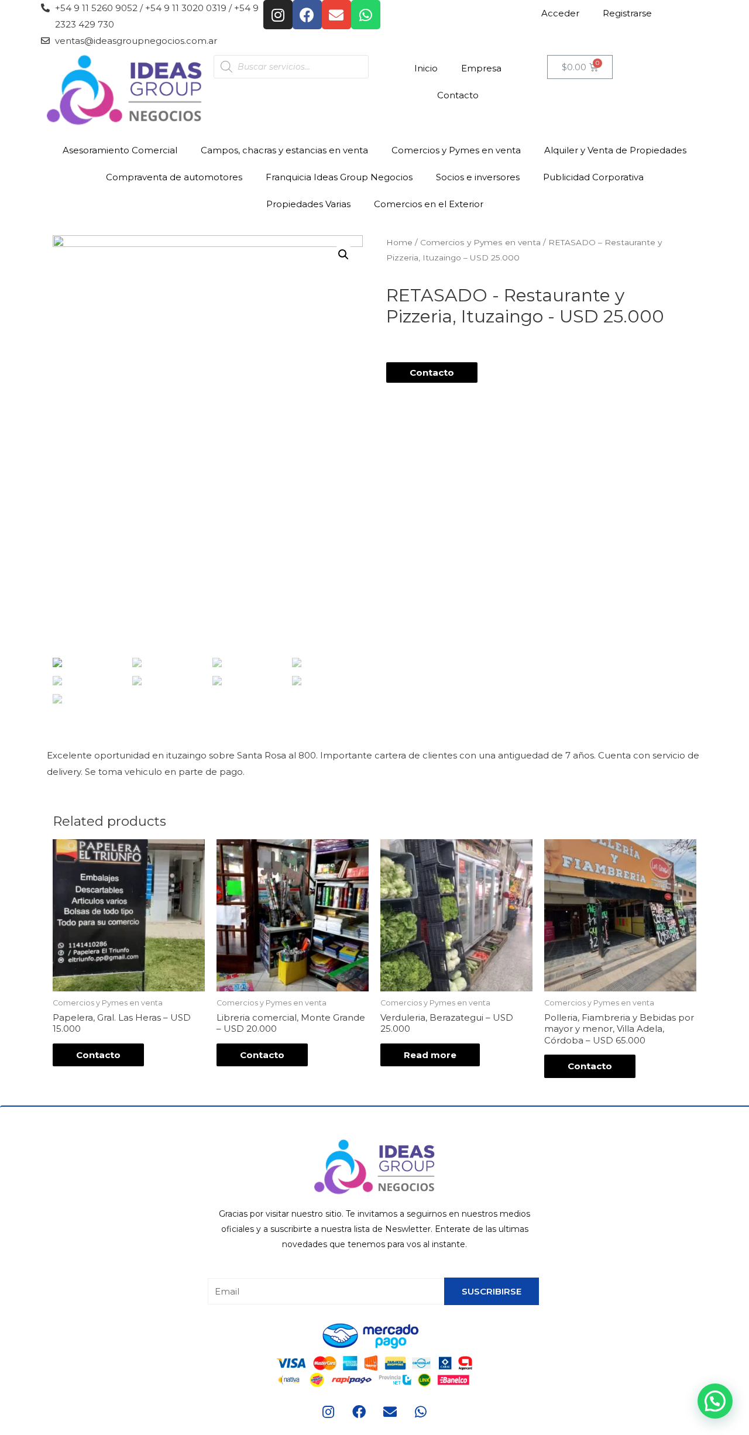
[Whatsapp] (365, 14)
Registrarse (627, 13)
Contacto (458, 95)
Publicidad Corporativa (593, 177)
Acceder (560, 13)
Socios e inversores (478, 177)
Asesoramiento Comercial (120, 150)
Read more (430, 1054)
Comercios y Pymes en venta (456, 150)
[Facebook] (307, 14)
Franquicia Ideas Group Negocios (339, 177)
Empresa (481, 68)
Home (399, 242)
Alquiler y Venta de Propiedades (615, 150)
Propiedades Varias (308, 204)
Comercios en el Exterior (428, 204)
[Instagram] (278, 14)
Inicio (426, 68)
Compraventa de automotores (174, 177)
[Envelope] (336, 14)
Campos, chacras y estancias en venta (284, 150)
